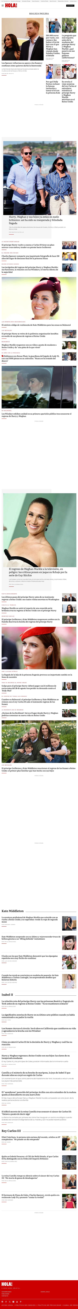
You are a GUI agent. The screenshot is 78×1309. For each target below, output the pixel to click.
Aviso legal (7, 1305)
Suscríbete (70, 5)
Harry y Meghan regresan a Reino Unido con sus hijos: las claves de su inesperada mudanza (36, 1056)
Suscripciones (6, 1291)
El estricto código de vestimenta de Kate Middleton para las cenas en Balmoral (36, 324)
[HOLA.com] (11, 5)
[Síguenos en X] (10, 1302)
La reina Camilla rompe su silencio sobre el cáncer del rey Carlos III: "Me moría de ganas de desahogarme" (30, 1176)
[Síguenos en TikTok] (14, 1302)
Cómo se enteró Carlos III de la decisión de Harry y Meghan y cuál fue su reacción (37, 1043)
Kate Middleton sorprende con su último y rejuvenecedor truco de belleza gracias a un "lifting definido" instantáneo (31, 937)
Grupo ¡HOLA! (45, 1291)
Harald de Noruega (15, 1)
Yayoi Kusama (35, 1)
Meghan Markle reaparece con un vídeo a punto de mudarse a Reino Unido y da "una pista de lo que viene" (29, 346)
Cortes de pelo (73, 1)
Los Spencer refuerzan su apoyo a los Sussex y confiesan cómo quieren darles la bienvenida (22, 64)
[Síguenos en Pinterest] (21, 1302)
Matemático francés (63, 1)
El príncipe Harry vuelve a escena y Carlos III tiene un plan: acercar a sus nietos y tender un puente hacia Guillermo (28, 246)
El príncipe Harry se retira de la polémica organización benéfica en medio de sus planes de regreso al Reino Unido (30, 334)
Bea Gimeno (53, 1)
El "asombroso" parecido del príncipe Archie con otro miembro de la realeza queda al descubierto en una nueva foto (39, 1093)
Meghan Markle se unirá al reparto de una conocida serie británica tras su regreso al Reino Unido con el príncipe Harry (29, 609)
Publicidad (5, 1294)
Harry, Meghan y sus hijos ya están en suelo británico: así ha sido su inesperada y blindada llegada (35, 220)
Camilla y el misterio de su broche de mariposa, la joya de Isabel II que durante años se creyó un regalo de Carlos (36, 1074)
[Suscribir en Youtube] (17, 1302)
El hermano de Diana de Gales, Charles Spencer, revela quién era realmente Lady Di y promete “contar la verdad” (30, 1196)
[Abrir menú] (3, 5)
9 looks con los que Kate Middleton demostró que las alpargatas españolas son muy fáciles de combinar (30, 957)
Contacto (5, 1296)
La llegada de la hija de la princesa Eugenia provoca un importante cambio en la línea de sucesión (37, 675)
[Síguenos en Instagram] (3, 1302)
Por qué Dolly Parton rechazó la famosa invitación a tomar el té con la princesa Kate (53, 87)
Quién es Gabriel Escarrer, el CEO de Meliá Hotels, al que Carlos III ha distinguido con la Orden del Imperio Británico (30, 1157)
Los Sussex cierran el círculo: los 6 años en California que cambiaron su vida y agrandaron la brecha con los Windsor (39, 1029)
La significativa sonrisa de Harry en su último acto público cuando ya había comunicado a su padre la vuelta (38, 1016)
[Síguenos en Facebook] (6, 1302)
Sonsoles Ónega (26, 1)
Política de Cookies (26, 1305)
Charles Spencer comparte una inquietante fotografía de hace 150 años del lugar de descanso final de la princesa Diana (30, 257)
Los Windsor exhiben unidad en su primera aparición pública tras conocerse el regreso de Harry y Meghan (36, 414)
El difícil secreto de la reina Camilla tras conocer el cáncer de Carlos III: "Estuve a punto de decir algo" (37, 1112)
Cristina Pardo (44, 1)
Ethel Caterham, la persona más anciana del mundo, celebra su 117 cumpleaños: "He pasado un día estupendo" (31, 1138)
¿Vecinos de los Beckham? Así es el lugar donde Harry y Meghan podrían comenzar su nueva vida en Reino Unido (30, 714)
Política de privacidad (49, 1305)
